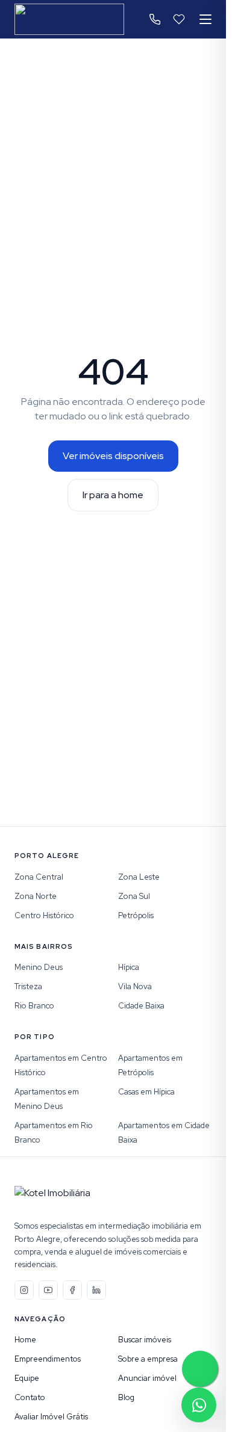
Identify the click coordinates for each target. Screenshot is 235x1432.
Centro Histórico (44, 915)
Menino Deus (38, 967)
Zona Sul (134, 896)
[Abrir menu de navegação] (205, 19)
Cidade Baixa (141, 1006)
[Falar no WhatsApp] (198, 1404)
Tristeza (28, 986)
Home (25, 1340)
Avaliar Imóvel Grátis (51, 1417)
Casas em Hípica (146, 1092)
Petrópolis (136, 915)
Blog (126, 1397)
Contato (29, 1397)
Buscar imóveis (144, 1340)
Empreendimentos (47, 1359)
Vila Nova (135, 986)
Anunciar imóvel (147, 1378)
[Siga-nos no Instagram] (24, 1290)
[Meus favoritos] (179, 19)
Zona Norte (35, 896)
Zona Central (38, 877)
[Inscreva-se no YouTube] (48, 1290)
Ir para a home (113, 495)
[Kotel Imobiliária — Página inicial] (69, 19)
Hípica (128, 967)
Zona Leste (139, 877)
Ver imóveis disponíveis (113, 455)
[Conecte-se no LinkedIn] (96, 1290)
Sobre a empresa (148, 1359)
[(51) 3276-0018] (155, 19)
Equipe (26, 1378)
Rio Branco (34, 1006)
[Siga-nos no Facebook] (72, 1290)
